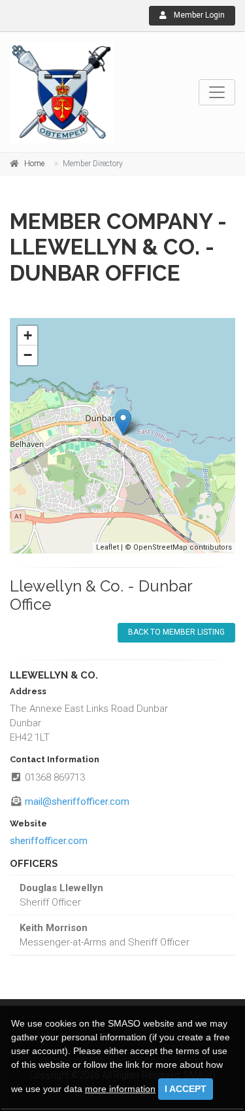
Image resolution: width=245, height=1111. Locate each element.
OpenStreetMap (160, 547)
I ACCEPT (185, 1089)
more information (120, 1089)
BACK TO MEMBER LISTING (176, 632)
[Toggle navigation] (217, 92)
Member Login (198, 15)
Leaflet (107, 547)
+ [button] (28, 335)
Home (34, 163)
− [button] (28, 355)
